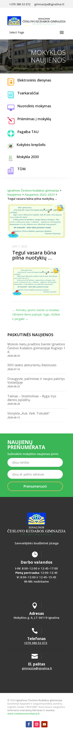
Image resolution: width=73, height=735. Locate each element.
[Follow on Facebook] (29, 724)
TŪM (21, 169)
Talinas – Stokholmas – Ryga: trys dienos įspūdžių (31, 398)
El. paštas (36, 664)
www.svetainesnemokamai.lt (23, 713)
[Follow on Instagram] (36, 724)
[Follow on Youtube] (44, 724)
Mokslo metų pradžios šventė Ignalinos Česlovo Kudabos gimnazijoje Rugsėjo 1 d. (36, 348)
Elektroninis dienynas (34, 80)
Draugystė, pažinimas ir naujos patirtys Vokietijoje (36, 381)
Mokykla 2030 (28, 156)
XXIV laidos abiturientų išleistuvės (31, 365)
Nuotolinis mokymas (34, 106)
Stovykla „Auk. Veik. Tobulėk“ (28, 413)
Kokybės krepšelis (31, 144)
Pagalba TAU (28, 131)
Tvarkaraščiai (28, 93)
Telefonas (36, 638)
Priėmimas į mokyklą (34, 118)
